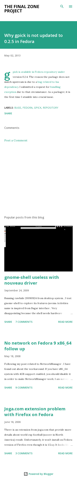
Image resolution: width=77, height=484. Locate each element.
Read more (65, 321)
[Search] (62, 6)
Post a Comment (15, 140)
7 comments (23, 321)
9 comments (23, 387)
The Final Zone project (21, 8)
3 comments (23, 453)
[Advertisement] (38, 179)
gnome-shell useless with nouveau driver (31, 280)
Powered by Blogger (40, 474)
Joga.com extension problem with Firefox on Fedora (34, 411)
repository (50, 107)
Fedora (28, 107)
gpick (37, 107)
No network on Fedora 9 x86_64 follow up (37, 346)
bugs (17, 107)
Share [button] (8, 113)
